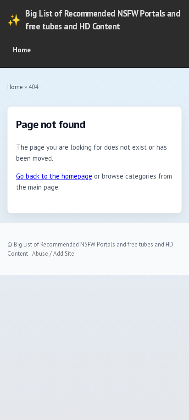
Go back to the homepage (54, 176)
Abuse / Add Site (53, 254)
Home (22, 49)
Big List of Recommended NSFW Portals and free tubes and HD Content (93, 20)
